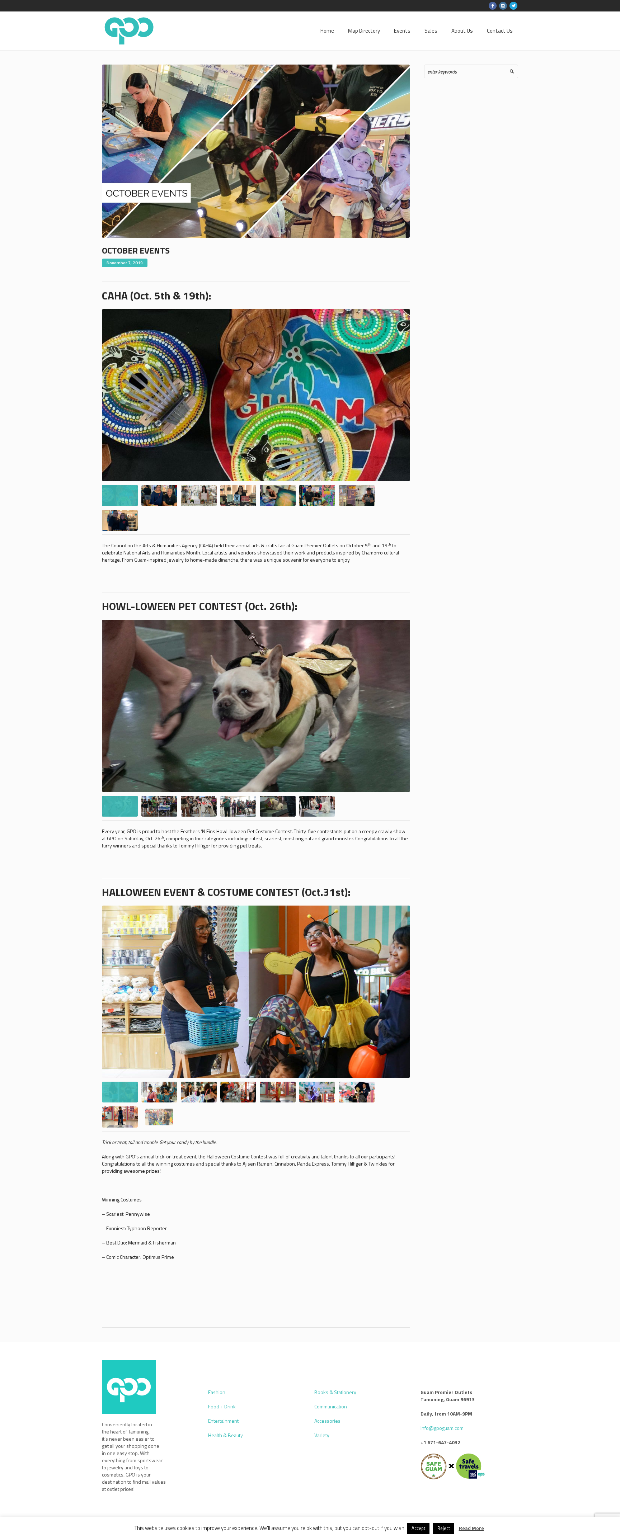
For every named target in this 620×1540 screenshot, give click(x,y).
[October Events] (256, 150)
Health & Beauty (225, 1435)
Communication (330, 1406)
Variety (321, 1435)
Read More (471, 1528)
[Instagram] (503, 6)
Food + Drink (222, 1406)
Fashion (216, 1392)
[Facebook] (493, 6)
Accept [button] (418, 1528)
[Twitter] (513, 6)
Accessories (327, 1421)
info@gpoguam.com (442, 1428)
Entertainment (223, 1421)
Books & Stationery (335, 1392)
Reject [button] (443, 1528)
